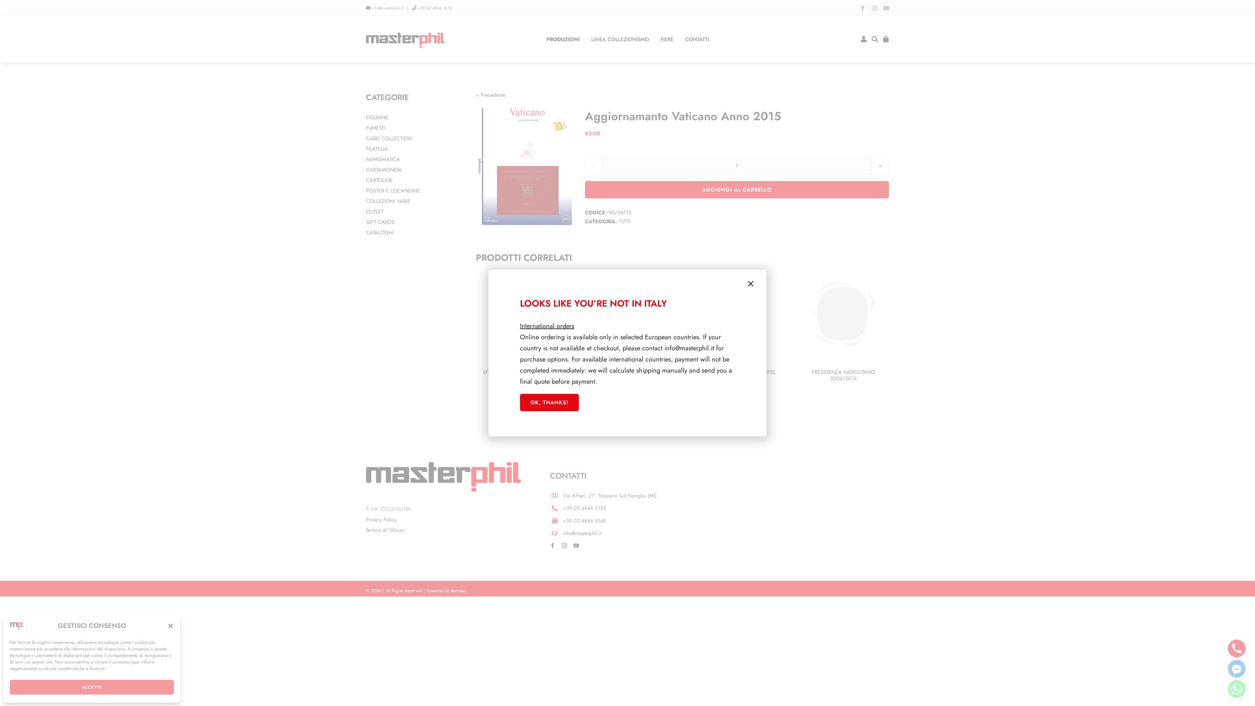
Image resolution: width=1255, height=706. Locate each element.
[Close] (751, 283)
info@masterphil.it (689, 348)
